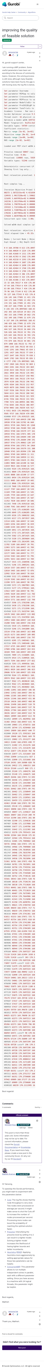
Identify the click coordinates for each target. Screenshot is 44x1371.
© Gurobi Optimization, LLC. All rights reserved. (21, 1366)
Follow (22, 46)
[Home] (11, 4)
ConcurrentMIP (13, 1267)
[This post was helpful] (40, 53)
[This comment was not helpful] (40, 1178)
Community (22, 12)
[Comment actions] (37, 1121)
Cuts (9, 1200)
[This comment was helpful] (40, 1170)
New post (22, 1348)
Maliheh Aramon (9, 1174)
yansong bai (13, 52)
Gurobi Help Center (9, 12)
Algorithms (32, 12)
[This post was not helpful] (40, 61)
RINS (19, 1252)
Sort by (37, 1107)
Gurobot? (17, 1159)
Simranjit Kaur (10, 1125)
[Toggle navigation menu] (37, 4)
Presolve (11, 1232)
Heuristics (11, 1252)
